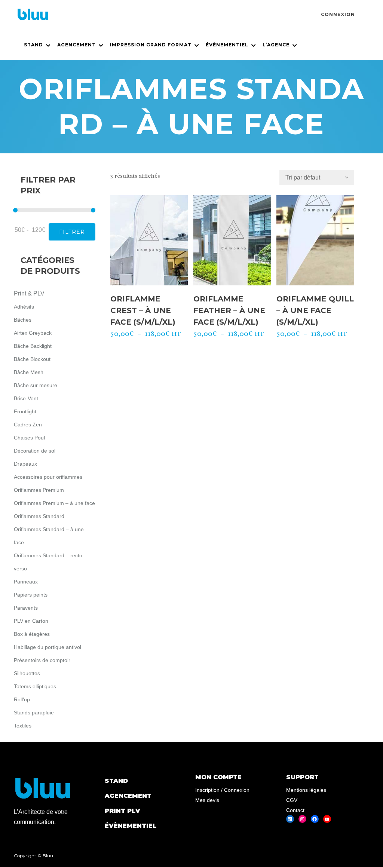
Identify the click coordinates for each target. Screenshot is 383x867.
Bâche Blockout (32, 359)
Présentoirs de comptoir (42, 660)
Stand (116, 780)
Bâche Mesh (28, 372)
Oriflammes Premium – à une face (54, 503)
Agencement (128, 795)
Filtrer (72, 232)
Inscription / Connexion (222, 790)
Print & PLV (29, 293)
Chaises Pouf (29, 438)
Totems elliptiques (35, 686)
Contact (295, 810)
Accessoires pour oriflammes (48, 477)
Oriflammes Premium (39, 490)
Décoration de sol (34, 451)
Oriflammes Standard (39, 516)
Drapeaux (25, 464)
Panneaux (26, 582)
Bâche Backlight (33, 346)
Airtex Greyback (33, 333)
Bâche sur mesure (35, 385)
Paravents (26, 608)
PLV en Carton (31, 621)
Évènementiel (131, 825)
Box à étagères (32, 634)
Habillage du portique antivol (47, 647)
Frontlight (25, 411)
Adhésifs (24, 307)
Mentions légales (306, 790)
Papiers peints (31, 595)
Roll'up (22, 699)
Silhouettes (27, 673)
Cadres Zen (28, 425)
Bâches (22, 320)
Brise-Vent (26, 398)
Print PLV (122, 810)
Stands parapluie (34, 713)
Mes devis (207, 800)
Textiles (22, 726)
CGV (291, 800)
